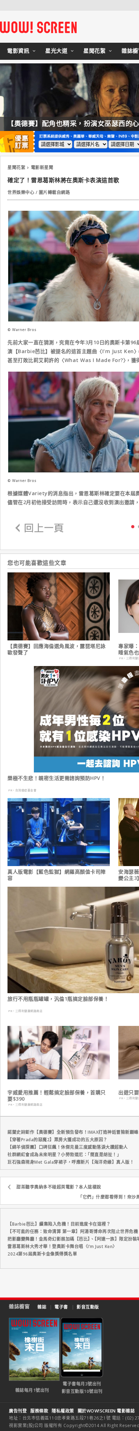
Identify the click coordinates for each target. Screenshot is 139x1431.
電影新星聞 (42, 167)
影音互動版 (88, 1307)
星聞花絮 (94, 50)
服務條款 (39, 1411)
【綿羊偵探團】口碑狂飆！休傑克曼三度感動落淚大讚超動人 (67, 1147)
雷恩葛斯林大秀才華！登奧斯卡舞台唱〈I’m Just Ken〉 (62, 1246)
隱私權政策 (63, 1411)
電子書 (61, 1307)
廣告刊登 (18, 1411)
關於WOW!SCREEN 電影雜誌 (106, 1411)
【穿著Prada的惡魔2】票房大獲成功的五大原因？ (57, 1140)
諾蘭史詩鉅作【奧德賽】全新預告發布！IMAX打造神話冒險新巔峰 (73, 1132)
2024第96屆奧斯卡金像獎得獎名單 (42, 1254)
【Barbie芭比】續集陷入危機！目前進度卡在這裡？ (58, 1224)
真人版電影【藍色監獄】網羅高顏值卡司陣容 (56, 875)
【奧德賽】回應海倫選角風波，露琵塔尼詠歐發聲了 (56, 649)
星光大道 (56, 50)
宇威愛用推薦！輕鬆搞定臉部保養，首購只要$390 (56, 1095)
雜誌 (41, 1307)
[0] (132, 526)
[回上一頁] (40, 528)
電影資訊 (18, 50)
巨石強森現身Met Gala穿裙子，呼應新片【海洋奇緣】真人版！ (70, 1162)
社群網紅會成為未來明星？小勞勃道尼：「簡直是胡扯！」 (64, 1155)
